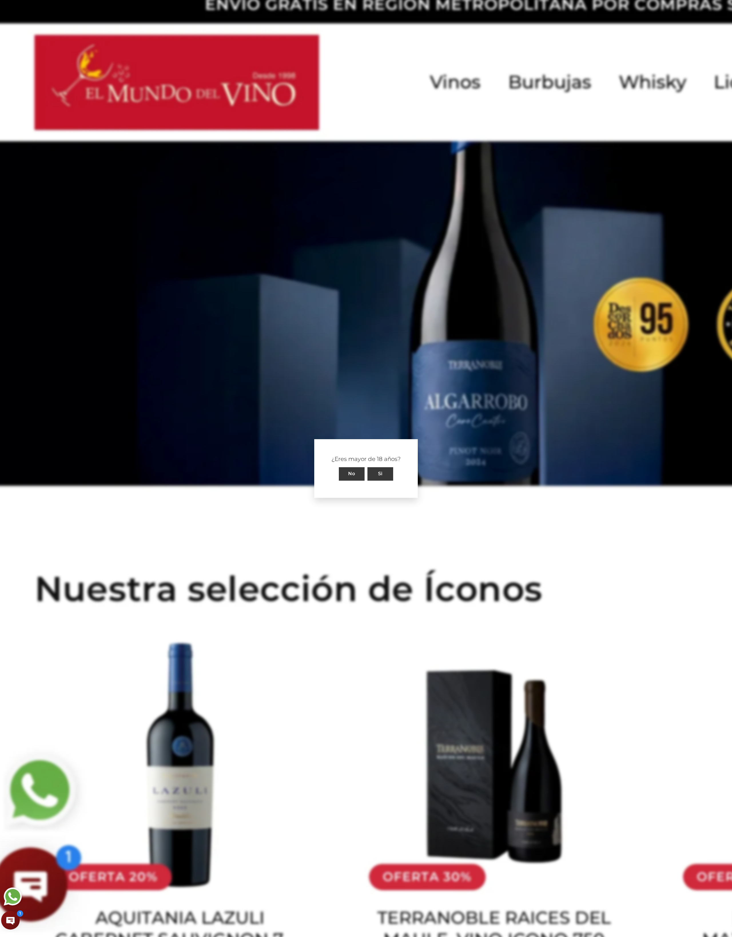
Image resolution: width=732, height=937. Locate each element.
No (351, 473)
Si (380, 473)
